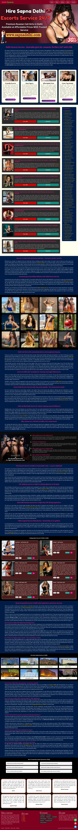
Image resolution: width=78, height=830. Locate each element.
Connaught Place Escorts (69, 120)
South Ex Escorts (67, 119)
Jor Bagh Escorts (67, 159)
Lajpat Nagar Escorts (68, 122)
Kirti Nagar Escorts (68, 217)
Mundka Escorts (67, 138)
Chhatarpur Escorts (68, 137)
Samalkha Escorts (67, 231)
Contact (73, 2)
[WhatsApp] (75, 820)
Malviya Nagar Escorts (68, 126)
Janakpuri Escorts (67, 129)
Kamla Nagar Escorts (68, 132)
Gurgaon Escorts (67, 236)
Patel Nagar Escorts (68, 225)
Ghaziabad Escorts (68, 239)
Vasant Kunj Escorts (68, 125)
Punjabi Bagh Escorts (68, 166)
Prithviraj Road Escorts (68, 186)
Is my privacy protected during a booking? (56, 763)
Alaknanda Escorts (68, 153)
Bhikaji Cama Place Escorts (69, 178)
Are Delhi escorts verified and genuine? (22, 767)
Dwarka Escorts (67, 111)
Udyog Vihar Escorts (68, 189)
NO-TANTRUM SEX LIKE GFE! (67, 99)
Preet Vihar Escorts (68, 227)
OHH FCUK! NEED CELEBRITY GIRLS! (29, 98)
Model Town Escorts (68, 220)
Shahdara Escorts (67, 193)
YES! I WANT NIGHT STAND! (10, 99)
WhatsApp (29, 558)
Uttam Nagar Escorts (68, 134)
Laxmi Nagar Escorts (68, 140)
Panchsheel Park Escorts (69, 165)
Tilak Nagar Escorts (68, 234)
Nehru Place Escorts (68, 187)
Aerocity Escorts (67, 110)
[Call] (75, 823)
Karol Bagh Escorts (68, 123)
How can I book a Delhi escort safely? (22, 771)
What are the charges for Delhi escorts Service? (56, 767)
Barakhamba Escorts (68, 198)
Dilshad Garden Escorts (69, 204)
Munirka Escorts (67, 135)
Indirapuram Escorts (68, 147)
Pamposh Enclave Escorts (69, 180)
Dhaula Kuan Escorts (68, 202)
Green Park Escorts (68, 131)
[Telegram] (75, 827)
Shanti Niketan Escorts (68, 168)
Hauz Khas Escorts (68, 128)
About (57, 2)
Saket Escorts (67, 116)
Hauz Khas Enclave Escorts (69, 207)
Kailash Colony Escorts (68, 212)
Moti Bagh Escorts (67, 150)
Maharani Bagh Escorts (69, 175)
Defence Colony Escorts (69, 157)
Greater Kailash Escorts (69, 152)
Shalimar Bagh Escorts (68, 233)
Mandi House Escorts (68, 218)
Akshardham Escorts (68, 195)
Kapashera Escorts (68, 214)
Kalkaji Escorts (67, 211)
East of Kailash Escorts (68, 143)
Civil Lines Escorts (67, 172)
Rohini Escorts (67, 141)
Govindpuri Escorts (68, 205)
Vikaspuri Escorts (67, 144)
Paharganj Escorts (67, 114)
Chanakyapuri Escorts (68, 146)
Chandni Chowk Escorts (69, 201)
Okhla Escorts (67, 224)
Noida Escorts (67, 237)
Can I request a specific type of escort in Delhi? (56, 771)
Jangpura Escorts (67, 183)
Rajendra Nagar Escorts (69, 174)
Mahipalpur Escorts (68, 113)
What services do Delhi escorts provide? (22, 763)
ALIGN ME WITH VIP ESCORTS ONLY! (48, 100)
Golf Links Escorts (67, 160)
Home (52, 2)
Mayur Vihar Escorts (68, 192)
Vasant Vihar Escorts (68, 169)
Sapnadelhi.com (74, 828)
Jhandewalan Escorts (68, 209)
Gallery (62, 2)
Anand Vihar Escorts (68, 196)
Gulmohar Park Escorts (68, 171)
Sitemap (17, 828)
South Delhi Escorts (68, 117)
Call (33, 558)
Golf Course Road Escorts (69, 162)
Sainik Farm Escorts (68, 230)
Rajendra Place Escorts (68, 177)
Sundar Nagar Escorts (68, 184)
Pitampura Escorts (68, 190)
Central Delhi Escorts (68, 156)
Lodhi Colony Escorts (68, 154)
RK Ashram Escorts (68, 228)
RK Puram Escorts (67, 149)
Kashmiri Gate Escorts (68, 215)
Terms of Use (13, 828)
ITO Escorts (66, 208)
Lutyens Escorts (67, 163)
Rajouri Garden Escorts (68, 181)
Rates (68, 2)
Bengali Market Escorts (69, 199)
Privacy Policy (7, 828)
